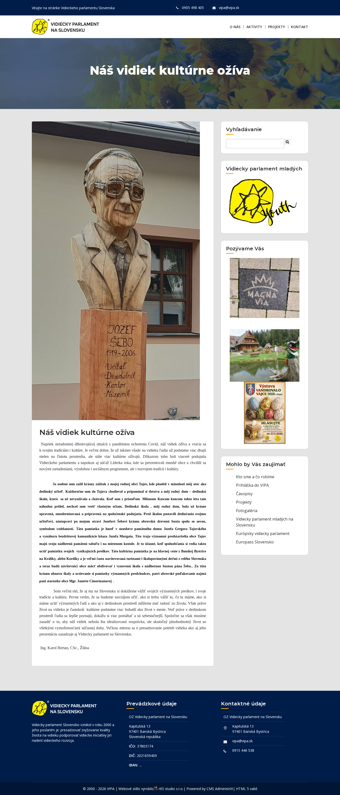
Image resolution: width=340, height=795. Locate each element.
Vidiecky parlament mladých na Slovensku (264, 522)
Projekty (276, 26)
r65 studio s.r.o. (171, 788)
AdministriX (224, 788)
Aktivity (254, 26)
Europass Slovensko (255, 542)
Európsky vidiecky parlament (262, 533)
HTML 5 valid (246, 788)
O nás (235, 26)
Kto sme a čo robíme (255, 476)
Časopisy (244, 493)
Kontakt (299, 26)
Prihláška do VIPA (252, 485)
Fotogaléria (246, 510)
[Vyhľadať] (287, 142)
